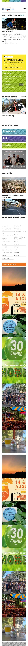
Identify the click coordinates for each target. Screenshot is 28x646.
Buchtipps (5, 226)
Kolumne (4, 247)
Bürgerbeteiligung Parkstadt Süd (19, 238)
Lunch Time (7, 81)
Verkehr (16, 244)
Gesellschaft (6, 241)
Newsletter (17, 226)
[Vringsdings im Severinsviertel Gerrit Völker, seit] (14, 325)
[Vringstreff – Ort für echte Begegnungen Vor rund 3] (14, 348)
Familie (4, 233)
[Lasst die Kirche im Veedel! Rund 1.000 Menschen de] (14, 395)
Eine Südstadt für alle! (7, 229)
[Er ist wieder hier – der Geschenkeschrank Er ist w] (14, 441)
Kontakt (6, 643)
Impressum (14, 644)
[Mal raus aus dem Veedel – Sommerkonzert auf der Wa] (14, 418)
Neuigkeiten (5, 258)
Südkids (4, 238)
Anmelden (21, 84)
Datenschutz (21, 643)
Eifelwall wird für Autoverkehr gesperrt (13, 217)
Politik (16, 234)
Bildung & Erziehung (7, 236)
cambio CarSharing (8, 116)
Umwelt (16, 241)
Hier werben (6, 1)
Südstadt (4, 28)
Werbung (16, 255)
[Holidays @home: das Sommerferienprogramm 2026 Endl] (14, 371)
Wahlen (16, 247)
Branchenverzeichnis (15, 1)
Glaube (4, 244)
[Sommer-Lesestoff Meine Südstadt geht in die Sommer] (14, 279)
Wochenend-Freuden (9, 87)
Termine (23, 1)
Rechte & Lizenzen (13, 643)
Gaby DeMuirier (6, 43)
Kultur (4, 255)
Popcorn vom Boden (8, 31)
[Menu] (24, 9)
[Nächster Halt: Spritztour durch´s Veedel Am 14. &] (14, 302)
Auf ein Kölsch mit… (7, 250)
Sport (16, 250)
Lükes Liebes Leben (7, 252)
